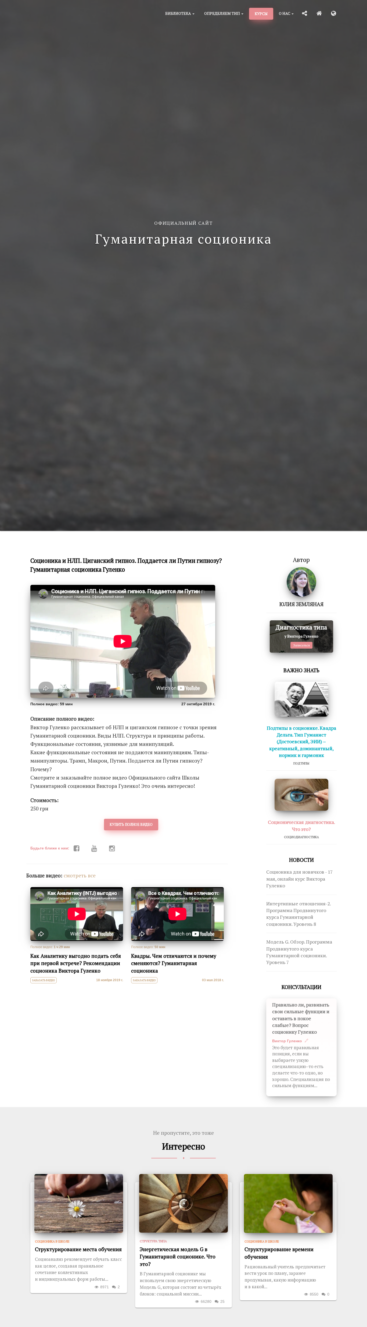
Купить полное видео (131, 824)
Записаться (301, 645)
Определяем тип (222, 13)
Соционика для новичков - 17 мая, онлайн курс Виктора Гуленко (299, 879)
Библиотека (178, 13)
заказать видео (43, 980)
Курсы (261, 13)
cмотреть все (80, 875)
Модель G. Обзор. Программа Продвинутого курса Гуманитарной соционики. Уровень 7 (299, 952)
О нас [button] (285, 13)
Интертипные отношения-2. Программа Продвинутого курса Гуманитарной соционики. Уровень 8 (298, 914)
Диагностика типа (301, 627)
